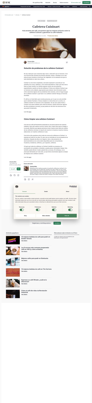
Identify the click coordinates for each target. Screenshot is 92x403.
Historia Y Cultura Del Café (54, 6)
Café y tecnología (41, 20)
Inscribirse (86, 2)
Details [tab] (46, 191)
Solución (47, 2)
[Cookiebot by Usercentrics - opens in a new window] (70, 187)
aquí (30, 111)
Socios (55, 2)
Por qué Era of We (38, 2)
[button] (10, 6)
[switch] (38, 210)
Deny (25, 215)
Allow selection (46, 215)
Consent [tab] (24, 191)
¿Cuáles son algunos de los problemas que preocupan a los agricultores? (64, 237)
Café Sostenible (83, 6)
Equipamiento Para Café (39, 6)
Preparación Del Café (26, 6)
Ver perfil (13, 169)
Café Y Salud (66, 6)
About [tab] (67, 191)
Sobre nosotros (64, 2)
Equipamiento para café (52, 20)
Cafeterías (74, 6)
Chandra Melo (33, 166)
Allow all (67, 215)
